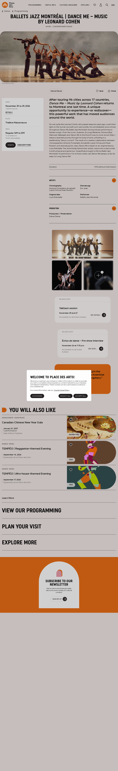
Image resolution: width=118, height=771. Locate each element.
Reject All (65, 396)
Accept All (80, 396)
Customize (37, 396)
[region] (59, 385)
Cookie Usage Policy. (61, 390)
